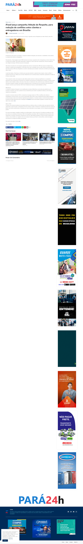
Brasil (50, 10)
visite (19, 121)
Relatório (29, 99)
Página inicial (8, 22)
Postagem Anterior (9, 160)
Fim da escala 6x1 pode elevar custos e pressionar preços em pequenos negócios (30, 143)
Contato (71, 542)
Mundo (54, 10)
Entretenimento (66, 10)
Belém (25, 10)
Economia (45, 10)
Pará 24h (20, 10)
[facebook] (68, 512)
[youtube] (74, 512)
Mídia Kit (75, 542)
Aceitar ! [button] (5, 540)
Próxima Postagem (50, 160)
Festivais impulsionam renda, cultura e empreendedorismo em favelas (47, 142)
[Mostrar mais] (30, 127)
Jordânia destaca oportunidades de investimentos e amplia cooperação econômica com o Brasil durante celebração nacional (13, 143)
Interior (39, 10)
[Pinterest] (25, 127)
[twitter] (71, 512)
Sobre (67, 542)
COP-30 (30, 10)
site (15, 100)
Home (8, 10)
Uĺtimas (13, 10)
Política (59, 10)
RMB (35, 10)
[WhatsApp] (23, 127)
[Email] (27, 127)
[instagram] (76, 512)
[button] (73, 10)
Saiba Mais (10, 538)
